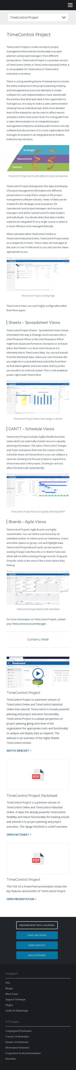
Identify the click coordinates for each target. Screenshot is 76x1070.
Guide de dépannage (17, 1010)
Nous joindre (37, 955)
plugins (9, 1005)
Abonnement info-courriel (37, 925)
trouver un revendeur (17, 1036)
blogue (9, 988)
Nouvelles (11, 1058)
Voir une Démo (36, 935)
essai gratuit (37, 945)
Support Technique (15, 999)
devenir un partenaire (17, 1042)
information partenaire (17, 1047)
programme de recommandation (23, 1053)
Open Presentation (20, 899)
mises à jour (12, 993)
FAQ (8, 982)
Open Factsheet (18, 834)
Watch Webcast (18, 750)
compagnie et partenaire (19, 1031)
